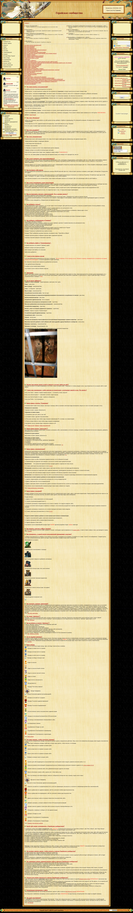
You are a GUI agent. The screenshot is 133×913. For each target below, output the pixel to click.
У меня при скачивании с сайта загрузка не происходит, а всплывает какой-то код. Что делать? (48, 62)
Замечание (27, 59)
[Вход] (122, 19)
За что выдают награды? (30, 74)
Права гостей (30, 425)
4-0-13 (50, 466)
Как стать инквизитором (30, 48)
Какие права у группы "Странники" (32, 64)
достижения (30, 902)
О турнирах (70, 33)
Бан (28, 620)
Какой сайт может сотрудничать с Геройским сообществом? (39, 78)
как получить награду (37, 823)
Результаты (5, 134)
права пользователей (45, 425)
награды (29, 641)
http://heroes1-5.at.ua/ (71, 891)
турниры (29, 531)
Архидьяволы (8, 126)
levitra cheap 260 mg (120, 83)
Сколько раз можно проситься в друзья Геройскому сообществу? (40, 81)
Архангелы (7, 120)
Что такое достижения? (30, 83)
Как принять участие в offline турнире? (33, 68)
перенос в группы (34, 633)
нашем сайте (76, 530)
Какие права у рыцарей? (30, 67)
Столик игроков (126, 79)
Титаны (6, 117)
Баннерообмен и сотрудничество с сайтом (78, 37)
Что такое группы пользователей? (32, 45)
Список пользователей (122, 65)
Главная (27, 23)
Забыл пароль (118, 47)
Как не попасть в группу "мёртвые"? (33, 73)
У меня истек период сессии (31, 58)
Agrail (31, 114)
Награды (28, 37)
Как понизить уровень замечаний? (32, 71)
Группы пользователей (31, 25)
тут (62, 444)
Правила (37, 425)
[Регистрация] (117, 19)
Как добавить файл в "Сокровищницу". (34, 56)
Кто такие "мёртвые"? (29, 72)
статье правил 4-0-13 (88, 765)
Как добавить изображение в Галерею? (34, 55)
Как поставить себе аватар (31, 51)
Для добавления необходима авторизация (11, 106)
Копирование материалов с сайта (32, 82)
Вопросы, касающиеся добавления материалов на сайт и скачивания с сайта (87, 25)
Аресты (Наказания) (73, 29)
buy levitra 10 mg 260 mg (121, 80)
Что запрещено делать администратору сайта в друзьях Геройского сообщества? (44, 80)
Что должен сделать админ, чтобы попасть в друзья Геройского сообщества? (43, 79)
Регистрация (29, 29)
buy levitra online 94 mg (120, 78)
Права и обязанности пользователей (35, 33)
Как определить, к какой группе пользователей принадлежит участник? (42, 69)
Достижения (29, 41)
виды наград (30, 736)
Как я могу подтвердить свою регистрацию (35, 52)
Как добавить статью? (29, 54)
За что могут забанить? (30, 60)
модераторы (40, 488)
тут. (66, 454)
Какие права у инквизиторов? (31, 66)
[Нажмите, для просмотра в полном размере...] (41, 377)
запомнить (118, 45)
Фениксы (7, 124)
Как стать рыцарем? (29, 47)
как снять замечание (32, 613)
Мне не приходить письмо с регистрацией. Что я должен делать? (40, 53)
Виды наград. (27, 75)
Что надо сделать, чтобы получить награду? (35, 76)
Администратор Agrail (84, 879)
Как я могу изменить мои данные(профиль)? (35, 49)
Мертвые (32, 620)
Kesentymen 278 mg (120, 85)
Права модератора (32, 488)
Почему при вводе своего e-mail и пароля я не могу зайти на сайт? (41, 61)
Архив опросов (12, 134)
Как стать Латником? (29, 46)
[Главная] (112, 19)
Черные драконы (9, 118)
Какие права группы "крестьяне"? (32, 65)
